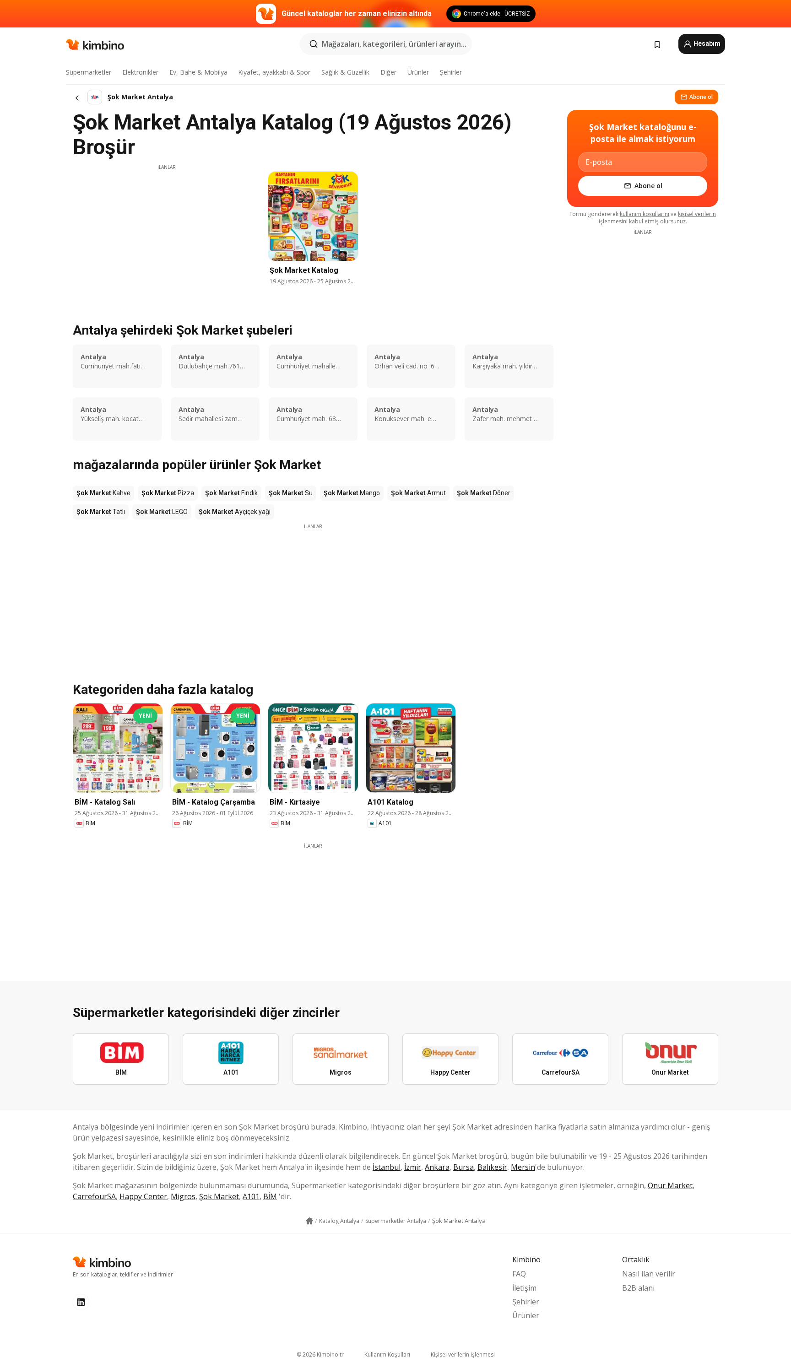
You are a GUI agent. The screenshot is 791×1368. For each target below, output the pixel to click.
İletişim (524, 1288)
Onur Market (670, 1185)
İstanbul (387, 1167)
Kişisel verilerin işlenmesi (463, 1354)
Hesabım (706, 43)
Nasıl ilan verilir (648, 1274)
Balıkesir (492, 1167)
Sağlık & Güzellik (345, 72)
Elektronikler (140, 72)
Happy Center (143, 1196)
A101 (251, 1196)
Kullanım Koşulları (387, 1354)
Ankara (437, 1167)
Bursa (463, 1167)
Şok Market (219, 1196)
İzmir (412, 1167)
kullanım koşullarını (644, 214)
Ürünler (418, 72)
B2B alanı (638, 1288)
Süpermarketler (88, 72)
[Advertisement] (167, 235)
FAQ (519, 1274)
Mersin (523, 1167)
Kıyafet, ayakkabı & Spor (274, 72)
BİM (270, 1196)
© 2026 (320, 1354)
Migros (183, 1196)
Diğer (388, 72)
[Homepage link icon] (309, 1221)
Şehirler (451, 72)
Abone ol (701, 97)
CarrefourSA (94, 1196)
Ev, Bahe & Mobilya (198, 72)
